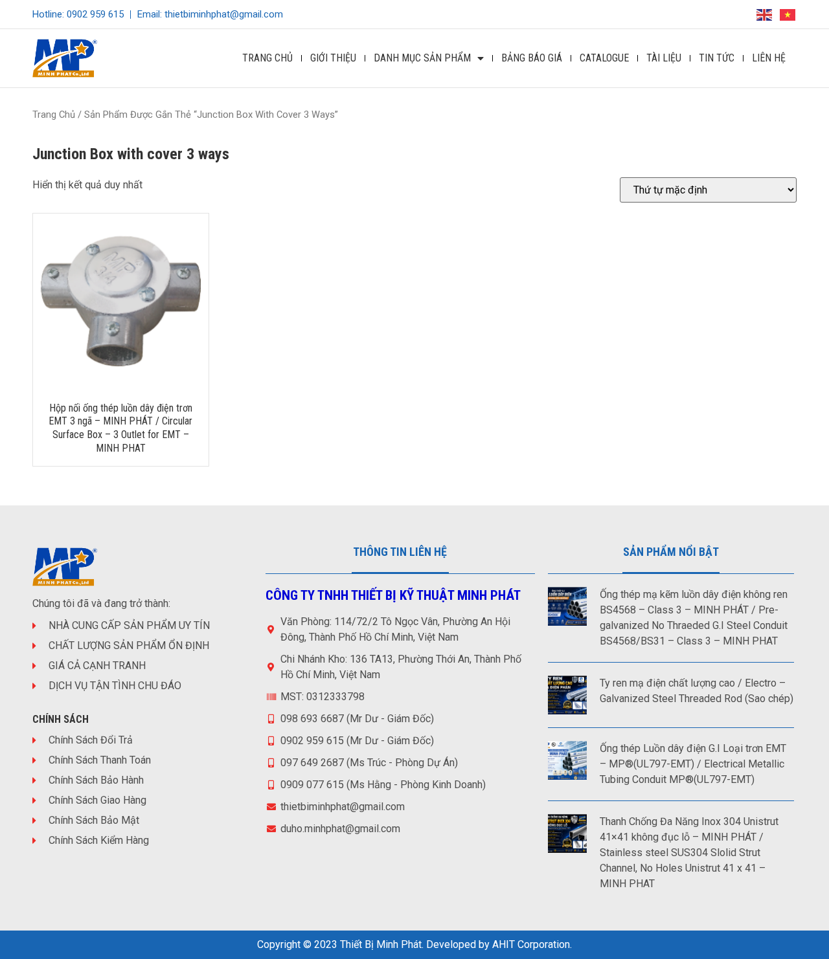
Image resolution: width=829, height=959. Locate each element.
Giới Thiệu (333, 58)
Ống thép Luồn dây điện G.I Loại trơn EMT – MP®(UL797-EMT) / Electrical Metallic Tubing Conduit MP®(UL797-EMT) (693, 764)
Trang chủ (53, 114)
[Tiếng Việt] (788, 14)
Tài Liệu (663, 58)
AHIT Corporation (531, 944)
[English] (764, 14)
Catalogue (604, 58)
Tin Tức (716, 58)
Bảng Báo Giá (531, 58)
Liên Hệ (769, 58)
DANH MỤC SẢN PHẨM (422, 58)
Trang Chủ (267, 58)
